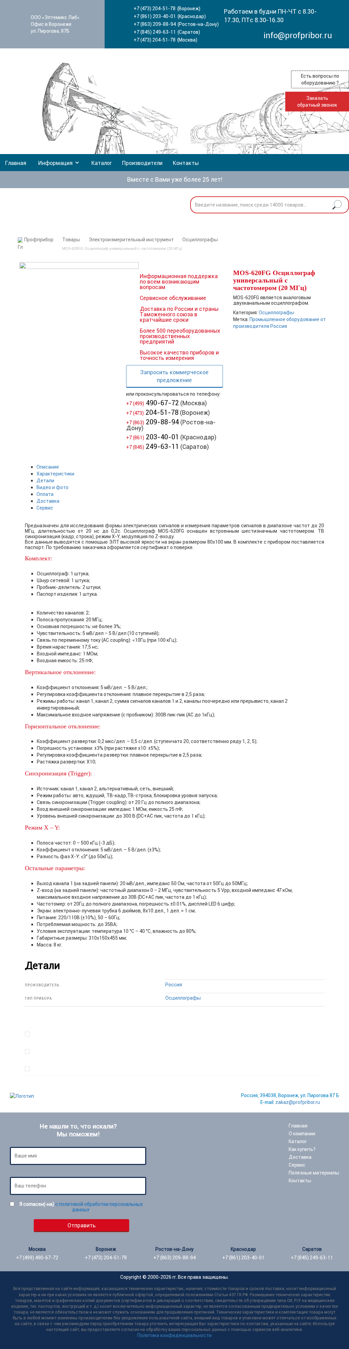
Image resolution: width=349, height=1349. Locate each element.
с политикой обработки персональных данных (99, 1207)
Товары (71, 240)
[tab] (180, 467)
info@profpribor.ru (297, 35)
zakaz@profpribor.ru (297, 1102)
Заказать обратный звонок (317, 101)
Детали (45, 481)
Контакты (186, 163)
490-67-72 (152, 402)
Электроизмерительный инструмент (131, 240)
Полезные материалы (314, 1173)
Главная (15, 163)
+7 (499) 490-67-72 (37, 1258)
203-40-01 (152, 437)
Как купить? (302, 1149)
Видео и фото (52, 487)
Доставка (47, 501)
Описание (47, 467)
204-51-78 (152, 412)
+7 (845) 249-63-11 (155, 32)
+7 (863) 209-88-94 (155, 24)
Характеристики (55, 474)
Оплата (45, 494)
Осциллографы (200, 240)
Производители (142, 163)
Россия (173, 985)
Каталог (101, 163)
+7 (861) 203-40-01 (155, 16)
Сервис (44, 508)
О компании (302, 1134)
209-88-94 (152, 422)
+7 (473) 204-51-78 (155, 8)
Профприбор (39, 240)
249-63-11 (152, 446)
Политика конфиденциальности (174, 1335)
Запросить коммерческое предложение (174, 376)
